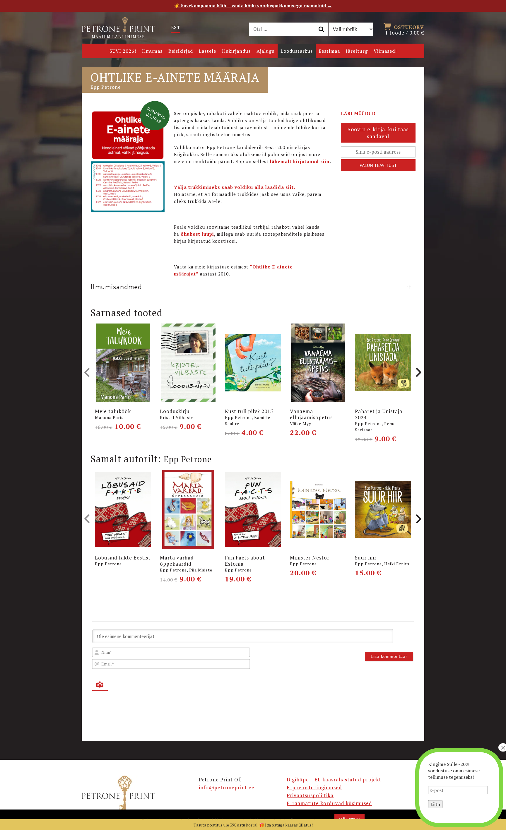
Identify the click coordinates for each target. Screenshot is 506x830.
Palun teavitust (378, 165)
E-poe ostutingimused (314, 787)
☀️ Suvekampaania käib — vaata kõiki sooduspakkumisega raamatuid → (253, 5)
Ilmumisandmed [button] (116, 286)
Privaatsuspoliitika (310, 795)
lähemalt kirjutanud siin (300, 161)
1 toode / (404, 29)
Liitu (435, 804)
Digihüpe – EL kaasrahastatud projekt (334, 779)
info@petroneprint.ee (226, 787)
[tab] (253, 287)
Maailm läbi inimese (118, 36)
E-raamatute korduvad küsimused (329, 803)
